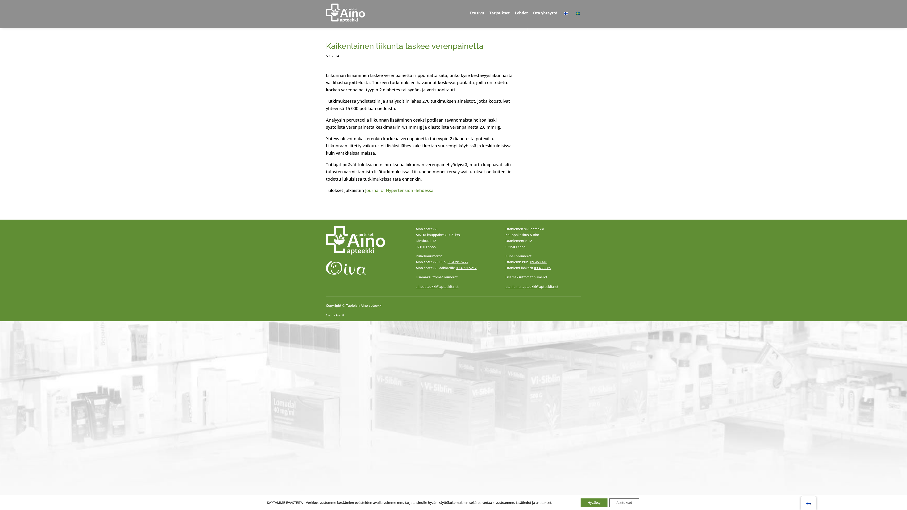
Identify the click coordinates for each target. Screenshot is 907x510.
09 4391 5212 (466, 268)
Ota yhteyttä (545, 13)
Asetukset (624, 502)
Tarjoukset (499, 13)
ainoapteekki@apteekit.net (437, 286)
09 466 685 (542, 268)
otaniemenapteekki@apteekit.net (531, 286)
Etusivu (477, 13)
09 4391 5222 (458, 262)
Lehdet (521, 13)
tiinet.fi (339, 315)
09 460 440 (538, 262)
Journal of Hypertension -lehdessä (399, 190)
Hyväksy (594, 502)
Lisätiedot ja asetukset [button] (533, 502)
